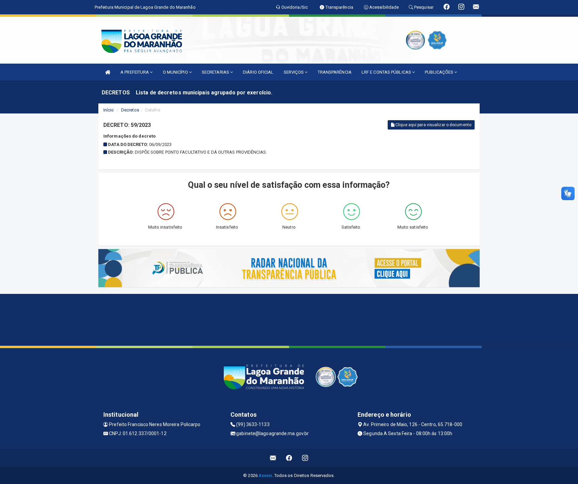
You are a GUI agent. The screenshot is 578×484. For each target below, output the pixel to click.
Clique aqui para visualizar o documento (432, 125)
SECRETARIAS (216, 72)
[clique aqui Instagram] (305, 458)
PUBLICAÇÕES (439, 72)
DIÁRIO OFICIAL (258, 72)
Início (108, 109)
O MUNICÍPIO (176, 72)
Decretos (130, 109)
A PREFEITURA (135, 72)
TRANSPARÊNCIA (335, 72)
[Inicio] (108, 72)
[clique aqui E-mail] (273, 458)
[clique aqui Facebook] (289, 458)
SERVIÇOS (294, 72)
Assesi (265, 475)
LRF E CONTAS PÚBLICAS (387, 72)
